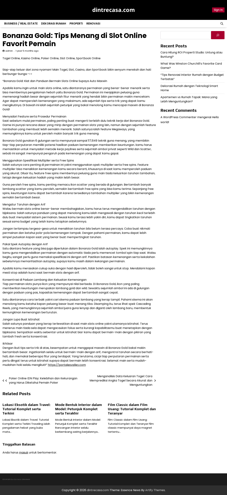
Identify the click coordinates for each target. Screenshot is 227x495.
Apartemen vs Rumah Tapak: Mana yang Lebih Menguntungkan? (188, 99)
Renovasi (93, 23)
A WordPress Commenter (178, 117)
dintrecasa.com (113, 9)
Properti (76, 23)
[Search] (222, 23)
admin (9, 50)
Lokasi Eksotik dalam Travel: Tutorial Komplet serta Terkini (26, 409)
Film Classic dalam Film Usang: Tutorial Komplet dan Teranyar (132, 409)
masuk (23, 452)
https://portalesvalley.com (67, 365)
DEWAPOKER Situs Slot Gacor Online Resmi (16, 479)
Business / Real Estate (21, 23)
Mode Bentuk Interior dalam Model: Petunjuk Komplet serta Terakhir (78, 409)
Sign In (218, 10)
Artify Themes (155, 490)
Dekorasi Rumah (53, 23)
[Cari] (218, 35)
